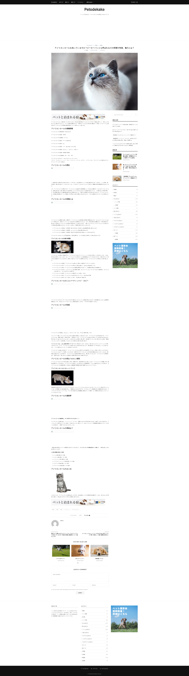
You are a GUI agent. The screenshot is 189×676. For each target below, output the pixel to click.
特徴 (53, 509)
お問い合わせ (89, 2)
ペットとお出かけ (126, 214)
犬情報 (95, 45)
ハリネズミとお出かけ (126, 223)
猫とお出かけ (126, 211)
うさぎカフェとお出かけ (126, 227)
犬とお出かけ (54, 2)
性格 (57, 509)
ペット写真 (126, 202)
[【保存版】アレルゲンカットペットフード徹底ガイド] (99, 551)
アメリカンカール (75, 509)
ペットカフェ (80, 2)
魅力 (61, 509)
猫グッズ (73, 2)
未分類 (126, 192)
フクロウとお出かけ (126, 220)
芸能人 (126, 195)
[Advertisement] (94, 29)
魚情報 (126, 189)
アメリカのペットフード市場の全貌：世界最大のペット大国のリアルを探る (130, 156)
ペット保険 (126, 208)
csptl (87, 50)
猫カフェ (67, 2)
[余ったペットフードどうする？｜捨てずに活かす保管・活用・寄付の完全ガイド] (80, 551)
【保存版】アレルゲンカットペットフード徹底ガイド (124, 135)
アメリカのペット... (61, 558)
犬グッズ (61, 2)
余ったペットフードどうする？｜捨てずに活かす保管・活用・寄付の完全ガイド (130, 167)
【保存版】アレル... (99, 558)
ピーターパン (67, 509)
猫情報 (126, 239)
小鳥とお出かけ (126, 217)
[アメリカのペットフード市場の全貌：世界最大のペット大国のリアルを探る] (61, 551)
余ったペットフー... (80, 558)
